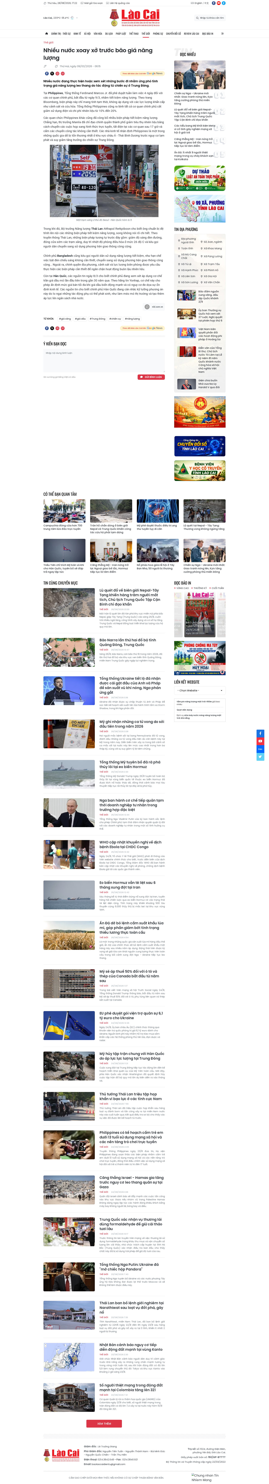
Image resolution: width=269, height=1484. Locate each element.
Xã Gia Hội (210, 276)
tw (260, 757)
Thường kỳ (200, 588)
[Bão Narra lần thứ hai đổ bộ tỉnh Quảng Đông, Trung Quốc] (69, 652)
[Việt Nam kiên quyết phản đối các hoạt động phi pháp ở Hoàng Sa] (186, 332)
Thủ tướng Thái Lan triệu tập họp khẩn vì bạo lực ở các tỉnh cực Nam (130, 1096)
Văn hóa (98, 33)
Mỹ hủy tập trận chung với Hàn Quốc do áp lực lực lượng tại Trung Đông (131, 1056)
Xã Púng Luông (213, 256)
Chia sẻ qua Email (63, 73)
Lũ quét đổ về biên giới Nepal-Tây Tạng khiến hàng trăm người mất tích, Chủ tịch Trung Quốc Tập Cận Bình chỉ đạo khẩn (194, 115)
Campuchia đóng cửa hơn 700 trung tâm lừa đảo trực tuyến (62, 527)
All (222, 33)
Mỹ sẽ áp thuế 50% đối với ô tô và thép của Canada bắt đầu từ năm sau (129, 976)
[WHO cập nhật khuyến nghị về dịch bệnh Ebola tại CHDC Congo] (69, 854)
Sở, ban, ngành (213, 242)
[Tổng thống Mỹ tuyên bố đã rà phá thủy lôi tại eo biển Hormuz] (69, 774)
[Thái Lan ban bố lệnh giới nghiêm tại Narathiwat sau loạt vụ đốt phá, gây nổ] (69, 1315)
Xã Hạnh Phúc (189, 270)
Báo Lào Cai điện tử (134, 17)
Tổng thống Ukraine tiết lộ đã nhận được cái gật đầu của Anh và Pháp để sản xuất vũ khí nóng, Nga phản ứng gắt (130, 685)
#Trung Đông (97, 318)
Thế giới (146, 33)
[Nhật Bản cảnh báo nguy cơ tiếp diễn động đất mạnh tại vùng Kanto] (69, 1357)
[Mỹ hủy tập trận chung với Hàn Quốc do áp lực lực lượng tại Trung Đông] (69, 1066)
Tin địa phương (186, 229)
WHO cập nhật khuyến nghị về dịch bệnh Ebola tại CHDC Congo (130, 844)
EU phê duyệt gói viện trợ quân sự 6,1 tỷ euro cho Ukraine (131, 1015)
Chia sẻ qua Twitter (52, 73)
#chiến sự (115, 318)
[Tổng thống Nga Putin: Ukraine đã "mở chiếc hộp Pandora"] (69, 1276)
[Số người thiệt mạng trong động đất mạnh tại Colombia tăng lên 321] (69, 1397)
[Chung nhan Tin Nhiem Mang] (209, 1477)
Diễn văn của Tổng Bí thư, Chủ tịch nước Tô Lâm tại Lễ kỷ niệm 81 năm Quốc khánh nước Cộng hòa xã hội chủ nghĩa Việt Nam (210, 360)
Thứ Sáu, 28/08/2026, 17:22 (62, 3)
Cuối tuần (218, 588)
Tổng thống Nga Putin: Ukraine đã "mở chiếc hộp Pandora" (129, 1267)
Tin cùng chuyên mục (60, 583)
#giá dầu (80, 318)
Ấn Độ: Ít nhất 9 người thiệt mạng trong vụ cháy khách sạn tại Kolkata (193, 156)
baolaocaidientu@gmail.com (108, 1464)
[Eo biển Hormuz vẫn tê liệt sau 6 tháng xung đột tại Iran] (69, 894)
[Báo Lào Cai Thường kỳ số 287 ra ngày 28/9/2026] (199, 614)
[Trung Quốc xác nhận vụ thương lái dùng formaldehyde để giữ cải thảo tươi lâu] (69, 1231)
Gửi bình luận (153, 377)
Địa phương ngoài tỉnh (188, 240)
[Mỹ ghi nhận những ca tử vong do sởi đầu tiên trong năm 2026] (69, 734)
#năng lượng (132, 318)
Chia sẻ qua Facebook (47, 73)
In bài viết (57, 73)
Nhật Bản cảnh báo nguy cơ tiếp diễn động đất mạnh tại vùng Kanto (131, 1347)
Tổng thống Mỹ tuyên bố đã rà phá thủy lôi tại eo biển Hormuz (129, 764)
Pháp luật (121, 33)
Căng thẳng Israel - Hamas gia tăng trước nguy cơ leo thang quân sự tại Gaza (131, 1182)
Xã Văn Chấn (212, 282)
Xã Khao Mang (213, 248)
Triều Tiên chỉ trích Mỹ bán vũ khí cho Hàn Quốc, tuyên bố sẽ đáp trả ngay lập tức (63, 568)
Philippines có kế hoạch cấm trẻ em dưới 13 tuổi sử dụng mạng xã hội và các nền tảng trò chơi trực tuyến (131, 1137)
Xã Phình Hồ (211, 270)
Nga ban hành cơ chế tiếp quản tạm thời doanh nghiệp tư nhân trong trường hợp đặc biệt (131, 805)
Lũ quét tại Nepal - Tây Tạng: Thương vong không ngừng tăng (204, 527)
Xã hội (87, 33)
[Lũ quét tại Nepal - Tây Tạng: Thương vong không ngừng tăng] (205, 511)
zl (224, 3)
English (198, 3)
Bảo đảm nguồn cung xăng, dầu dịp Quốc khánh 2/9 (208, 297)
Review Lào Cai (191, 33)
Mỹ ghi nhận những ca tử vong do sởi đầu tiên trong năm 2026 (131, 724)
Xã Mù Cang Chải (188, 256)
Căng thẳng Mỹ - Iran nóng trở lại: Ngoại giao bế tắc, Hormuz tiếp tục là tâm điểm (193, 142)
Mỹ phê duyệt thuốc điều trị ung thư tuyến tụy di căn (157, 527)
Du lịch (109, 33)
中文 (206, 3)
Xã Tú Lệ (186, 264)
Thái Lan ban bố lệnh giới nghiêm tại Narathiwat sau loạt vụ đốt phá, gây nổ (131, 1308)
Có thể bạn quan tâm (60, 494)
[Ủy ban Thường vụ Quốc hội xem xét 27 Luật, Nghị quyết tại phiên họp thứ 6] (186, 314)
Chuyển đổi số (173, 33)
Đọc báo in (207, 33)
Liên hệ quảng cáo (120, 3)
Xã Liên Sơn (188, 276)
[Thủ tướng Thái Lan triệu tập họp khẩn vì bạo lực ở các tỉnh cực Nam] (69, 1106)
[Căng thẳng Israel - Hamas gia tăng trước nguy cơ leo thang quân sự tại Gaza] (69, 1189)
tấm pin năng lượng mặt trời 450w (194, 701)
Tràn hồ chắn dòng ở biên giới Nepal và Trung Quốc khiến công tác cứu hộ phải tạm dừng (110, 529)
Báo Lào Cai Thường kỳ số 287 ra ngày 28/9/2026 (199, 626)
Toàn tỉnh (187, 248)
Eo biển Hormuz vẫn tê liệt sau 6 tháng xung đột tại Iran (127, 885)
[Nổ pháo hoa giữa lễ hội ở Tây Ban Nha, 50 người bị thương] (158, 550)
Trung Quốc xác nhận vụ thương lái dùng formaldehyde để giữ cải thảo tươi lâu (130, 1224)
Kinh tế (77, 33)
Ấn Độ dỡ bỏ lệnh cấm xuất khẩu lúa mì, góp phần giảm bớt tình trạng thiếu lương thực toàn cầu (131, 928)
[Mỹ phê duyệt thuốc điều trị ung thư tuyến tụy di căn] (158, 511)
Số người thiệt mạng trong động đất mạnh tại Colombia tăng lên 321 (131, 1387)
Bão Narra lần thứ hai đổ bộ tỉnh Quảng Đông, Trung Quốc (127, 642)
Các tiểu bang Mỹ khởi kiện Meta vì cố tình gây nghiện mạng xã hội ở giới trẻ (194, 129)
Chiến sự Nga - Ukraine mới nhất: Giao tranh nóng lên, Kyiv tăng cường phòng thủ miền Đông (193, 98)
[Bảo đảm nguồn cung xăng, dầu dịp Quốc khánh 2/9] (186, 295)
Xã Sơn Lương (189, 282)
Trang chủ (46, 33)
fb (214, 3)
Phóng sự (158, 33)
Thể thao (134, 33)
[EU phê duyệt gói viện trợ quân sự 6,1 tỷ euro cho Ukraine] (69, 1025)
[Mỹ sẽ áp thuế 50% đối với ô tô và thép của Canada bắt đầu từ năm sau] (69, 983)
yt (219, 3)
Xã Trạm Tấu (212, 264)
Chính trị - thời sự (61, 33)
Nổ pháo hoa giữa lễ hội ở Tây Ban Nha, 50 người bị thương (155, 566)
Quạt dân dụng (184, 709)
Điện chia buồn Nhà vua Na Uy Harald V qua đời (209, 384)
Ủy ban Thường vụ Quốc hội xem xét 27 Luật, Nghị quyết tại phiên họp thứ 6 (210, 315)
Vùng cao (183, 588)
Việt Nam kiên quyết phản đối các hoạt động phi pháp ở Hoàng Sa (210, 334)
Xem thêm (104, 1424)
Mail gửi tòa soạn (93, 3)
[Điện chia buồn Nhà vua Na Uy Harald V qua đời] (186, 384)
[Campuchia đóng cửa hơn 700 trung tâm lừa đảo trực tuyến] (64, 511)
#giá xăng (65, 318)
